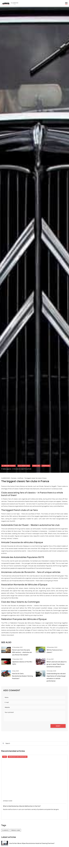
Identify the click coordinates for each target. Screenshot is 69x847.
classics (5, 830)
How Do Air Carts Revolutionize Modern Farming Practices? (22, 676)
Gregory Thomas (9, 465)
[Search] (3, 743)
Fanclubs (36, 466)
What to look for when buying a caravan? (26, 806)
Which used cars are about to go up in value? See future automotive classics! (57, 664)
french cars (15, 830)
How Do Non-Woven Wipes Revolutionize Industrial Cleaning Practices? (32, 843)
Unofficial (46, 466)
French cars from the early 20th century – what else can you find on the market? (22, 652)
